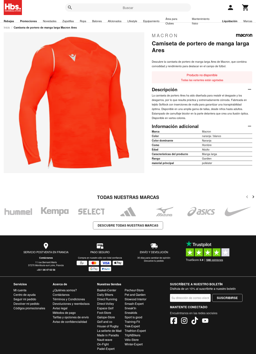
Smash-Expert (134, 303)
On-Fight (103, 344)
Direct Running (107, 299)
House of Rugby (108, 326)
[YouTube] (205, 321)
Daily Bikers (105, 294)
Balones (97, 21)
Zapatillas (68, 21)
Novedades (49, 21)
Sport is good (133, 317)
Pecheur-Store (134, 290)
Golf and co (104, 321)
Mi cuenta (19, 290)
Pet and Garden (135, 294)
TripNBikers (132, 335)
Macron (165, 35)
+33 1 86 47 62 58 (46, 269)
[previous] (247, 197)
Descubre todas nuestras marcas (128, 225)
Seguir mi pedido (24, 299)
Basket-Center (106, 290)
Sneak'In (130, 308)
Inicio (7, 27)
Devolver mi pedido (26, 303)
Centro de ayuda (24, 294)
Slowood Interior (135, 299)
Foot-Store (104, 312)
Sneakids (131, 312)
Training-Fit (132, 321)
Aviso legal (60, 308)
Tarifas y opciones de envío (71, 317)
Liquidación (229, 21)
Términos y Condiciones (69, 299)
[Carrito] (245, 7)
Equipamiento (151, 21)
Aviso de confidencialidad (70, 321)
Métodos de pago (64, 312)
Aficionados (114, 21)
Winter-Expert (134, 344)
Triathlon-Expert (135, 330)
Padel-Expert (106, 348)
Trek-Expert (132, 326)
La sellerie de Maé (109, 330)
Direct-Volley (105, 303)
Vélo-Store (132, 339)
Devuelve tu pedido (154, 260)
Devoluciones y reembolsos (71, 303)
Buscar (128, 7)
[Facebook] (173, 321)
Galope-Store (106, 317)
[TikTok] (194, 321)
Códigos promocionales (29, 308)
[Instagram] (184, 321)
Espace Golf (105, 308)
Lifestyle (132, 21)
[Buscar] (70, 7)
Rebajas (9, 21)
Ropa (83, 21)
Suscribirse (227, 298)
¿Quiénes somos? (65, 290)
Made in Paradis (108, 335)
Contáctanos (46, 257)
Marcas (247, 21)
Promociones (28, 21)
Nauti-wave (104, 339)
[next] (253, 197)
